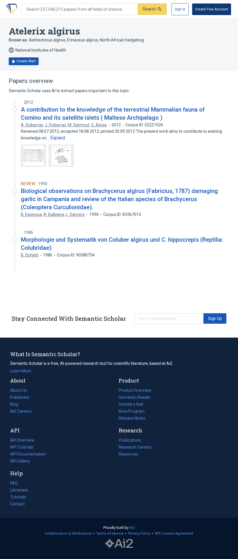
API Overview (22, 440)
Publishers (19, 397)
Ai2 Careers (21, 412)
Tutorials (18, 497)
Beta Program (132, 411)
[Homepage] (11, 9)
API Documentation (28, 455)
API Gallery (20, 461)
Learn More (20, 371)
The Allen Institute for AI (119, 543)
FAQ (14, 483)
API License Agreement (174, 533)
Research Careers (135, 448)
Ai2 (132, 527)
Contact (17, 504)
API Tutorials (21, 447)
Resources (128, 455)
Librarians (19, 490)
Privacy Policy (139, 533)
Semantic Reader (135, 397)
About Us (18, 390)
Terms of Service (110, 533)
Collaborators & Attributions (68, 533)
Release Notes (132, 418)
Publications (130, 441)
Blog (16, 405)
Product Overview (135, 390)
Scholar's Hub (131, 404)
